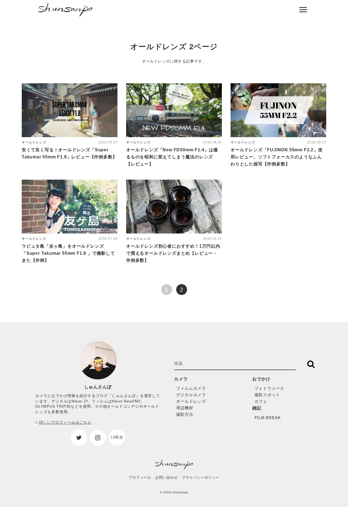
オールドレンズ (191, 401)
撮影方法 (184, 414)
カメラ (181, 379)
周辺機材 (184, 407)
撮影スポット (267, 394)
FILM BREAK (267, 417)
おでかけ (261, 379)
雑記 (257, 408)
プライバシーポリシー (200, 477)
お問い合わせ (166, 477)
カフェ (260, 401)
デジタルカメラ (191, 394)
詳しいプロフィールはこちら (65, 422)
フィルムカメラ (191, 388)
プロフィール (140, 477)
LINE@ (117, 437)
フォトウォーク (269, 388)
